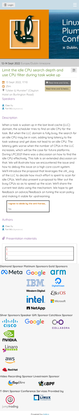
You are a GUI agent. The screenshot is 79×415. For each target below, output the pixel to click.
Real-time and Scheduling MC (60, 88)
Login (10, 5)
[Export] (74, 70)
